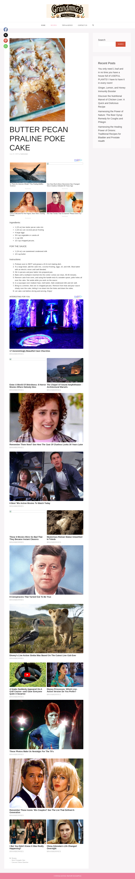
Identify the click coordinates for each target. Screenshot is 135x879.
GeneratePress (77, 876)
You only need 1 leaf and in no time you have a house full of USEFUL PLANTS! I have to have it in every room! (111, 75)
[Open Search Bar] (93, 25)
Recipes (54, 25)
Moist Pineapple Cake (18, 860)
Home (43, 25)
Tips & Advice (67, 25)
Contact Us (82, 25)
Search (101, 40)
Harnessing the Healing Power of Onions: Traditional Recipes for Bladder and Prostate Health (110, 133)
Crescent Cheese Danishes (20, 862)
